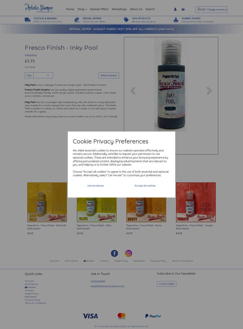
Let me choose (95, 185)
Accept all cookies (145, 185)
